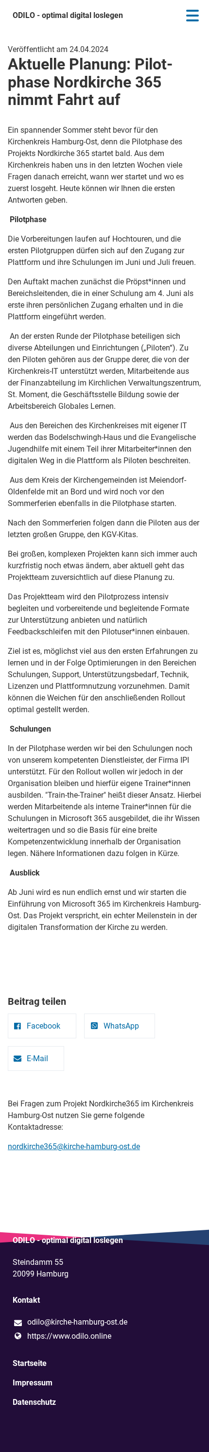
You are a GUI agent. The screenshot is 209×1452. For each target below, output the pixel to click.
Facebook (43, 1026)
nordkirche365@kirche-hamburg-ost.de (74, 1146)
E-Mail (37, 1058)
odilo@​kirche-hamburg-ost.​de (77, 1322)
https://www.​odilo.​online (69, 1336)
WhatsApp (121, 1026)
